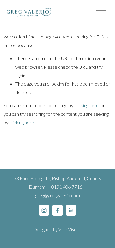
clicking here (86, 105)
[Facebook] (57, 210)
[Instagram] (44, 210)
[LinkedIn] (71, 210)
